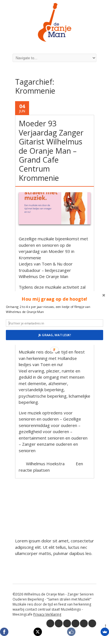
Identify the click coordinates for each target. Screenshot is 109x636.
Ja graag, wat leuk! (54, 335)
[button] (54, 299)
